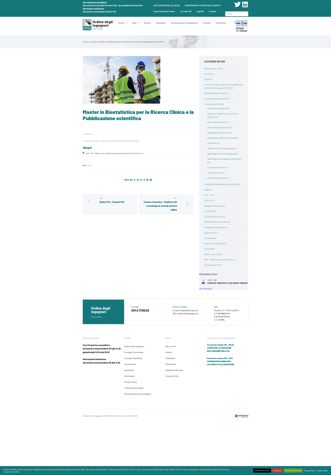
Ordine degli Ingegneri (134, 346)
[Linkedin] (245, 4)
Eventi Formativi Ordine (164, 11)
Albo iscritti (171, 346)
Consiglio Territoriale (133, 352)
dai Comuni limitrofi (216, 122)
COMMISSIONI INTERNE (214, 93)
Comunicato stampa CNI (215, 98)
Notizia (88, 165)
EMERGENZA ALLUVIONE (215, 222)
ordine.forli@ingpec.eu (188, 313)
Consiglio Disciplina (133, 358)
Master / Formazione (213, 243)
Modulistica (171, 364)
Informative (221, 23)
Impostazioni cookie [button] (262, 470)
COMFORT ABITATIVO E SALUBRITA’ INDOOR (227, 283)
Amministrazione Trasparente (184, 23)
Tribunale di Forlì (214, 172)
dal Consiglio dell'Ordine (218, 127)
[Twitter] (237, 4)
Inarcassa (208, 238)
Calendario (161, 23)
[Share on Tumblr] (144, 180)
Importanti (209, 232)
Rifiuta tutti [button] (277, 470)
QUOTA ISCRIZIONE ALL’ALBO (167, 5)
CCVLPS (208, 74)
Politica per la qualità (133, 388)
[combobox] (236, 13)
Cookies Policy (172, 376)
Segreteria (129, 370)
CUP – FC (208, 195)
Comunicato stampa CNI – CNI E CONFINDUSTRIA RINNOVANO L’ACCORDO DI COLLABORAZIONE (220, 361)
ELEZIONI (208, 211)
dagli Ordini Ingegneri (216, 108)
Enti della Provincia (215, 167)
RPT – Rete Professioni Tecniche (218, 259)
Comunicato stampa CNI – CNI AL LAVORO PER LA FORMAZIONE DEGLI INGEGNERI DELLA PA (220, 348)
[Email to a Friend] (151, 180)
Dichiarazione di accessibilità (137, 394)
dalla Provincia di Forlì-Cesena (220, 148)
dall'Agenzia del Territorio (218, 132)
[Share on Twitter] (138, 180)
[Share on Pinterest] (147, 180)
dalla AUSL (212, 143)
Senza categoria (211, 265)
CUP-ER (207, 200)
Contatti (212, 11)
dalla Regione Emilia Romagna (220, 153)
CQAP (206, 189)
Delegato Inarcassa (212, 206)
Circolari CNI (185, 11)
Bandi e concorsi (211, 68)
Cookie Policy (322, 470)
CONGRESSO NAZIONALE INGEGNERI (221, 184)
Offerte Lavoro (210, 254)
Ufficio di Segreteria (216, 178)
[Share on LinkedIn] (141, 180)
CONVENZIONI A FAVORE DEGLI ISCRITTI (203, 5)
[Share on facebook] (135, 180)
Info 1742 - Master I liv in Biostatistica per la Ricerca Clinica (111, 153)
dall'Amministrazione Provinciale (221, 138)
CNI (206, 79)
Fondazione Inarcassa (214, 227)
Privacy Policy (130, 382)
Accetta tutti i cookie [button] (293, 470)
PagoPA (200, 11)
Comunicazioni (211, 104)
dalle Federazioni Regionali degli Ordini (224, 159)
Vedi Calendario (205, 288)
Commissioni (130, 364)
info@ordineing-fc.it (189, 310)
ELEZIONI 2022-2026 (213, 216)
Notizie (147, 23)
